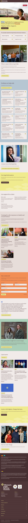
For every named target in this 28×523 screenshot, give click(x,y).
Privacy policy (25, 294)
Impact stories (3, 511)
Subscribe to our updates (18, 496)
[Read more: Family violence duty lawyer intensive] (21, 238)
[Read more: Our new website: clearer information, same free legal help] (21, 371)
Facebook (16, 494)
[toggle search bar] (25, 1)
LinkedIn (16, 495)
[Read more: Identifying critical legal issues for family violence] (7, 259)
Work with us (3, 513)
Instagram (16, 493)
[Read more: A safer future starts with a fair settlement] (7, 371)
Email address (3, 286)
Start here (2, 201)
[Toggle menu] (26, 1)
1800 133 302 (3, 495)
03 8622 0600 (3, 496)
